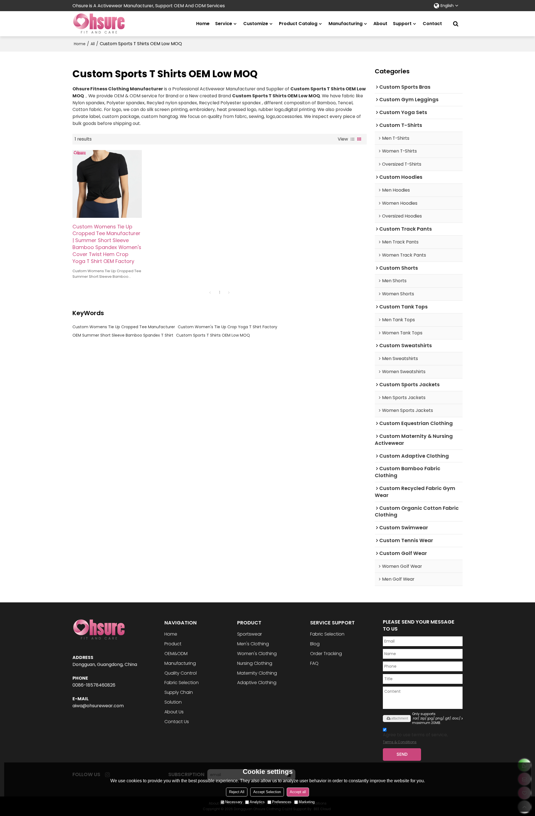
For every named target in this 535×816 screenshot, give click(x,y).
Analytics (257, 802)
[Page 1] (210, 292)
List (352, 139)
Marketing (307, 802)
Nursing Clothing (254, 663)
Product (172, 644)
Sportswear (249, 634)
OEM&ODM (176, 653)
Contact (432, 23)
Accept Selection (267, 792)
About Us (174, 712)
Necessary (233, 802)
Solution (173, 702)
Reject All (236, 792)
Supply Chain (178, 692)
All (93, 44)
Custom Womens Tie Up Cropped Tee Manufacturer (123, 327)
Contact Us (176, 721)
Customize (255, 23)
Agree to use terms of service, (415, 737)
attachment (399, 718)
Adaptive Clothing (256, 682)
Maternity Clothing (257, 673)
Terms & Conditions (400, 742)
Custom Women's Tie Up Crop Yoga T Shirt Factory (227, 327)
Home (203, 23)
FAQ (314, 663)
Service (223, 23)
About (380, 23)
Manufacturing (346, 23)
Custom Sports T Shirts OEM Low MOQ (213, 335)
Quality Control (180, 673)
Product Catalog (298, 23)
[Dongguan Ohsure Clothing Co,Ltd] (98, 24)
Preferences (281, 802)
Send (402, 754)
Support (402, 23)
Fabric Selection (181, 682)
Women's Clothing (257, 653)
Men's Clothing (253, 644)
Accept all (298, 792)
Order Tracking (326, 653)
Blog (315, 644)
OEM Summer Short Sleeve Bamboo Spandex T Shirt (122, 335)
